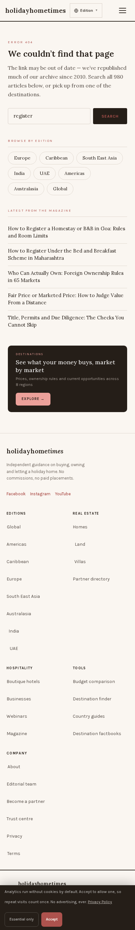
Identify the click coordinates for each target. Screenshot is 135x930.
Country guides (89, 716)
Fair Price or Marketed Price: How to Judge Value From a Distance (66, 299)
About (14, 766)
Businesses (19, 699)
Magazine (17, 733)
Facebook (16, 493)
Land (80, 544)
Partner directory (91, 579)
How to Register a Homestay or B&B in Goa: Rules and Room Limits (66, 232)
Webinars (17, 716)
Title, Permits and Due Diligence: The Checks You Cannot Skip (66, 321)
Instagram (40, 493)
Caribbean (57, 158)
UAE (44, 173)
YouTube (63, 493)
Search (110, 116)
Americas (75, 173)
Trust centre (20, 819)
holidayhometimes (42, 884)
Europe (22, 158)
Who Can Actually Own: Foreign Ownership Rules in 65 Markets (66, 277)
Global (60, 189)
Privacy (14, 836)
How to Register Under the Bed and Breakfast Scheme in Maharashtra (62, 254)
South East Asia (100, 158)
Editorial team (21, 784)
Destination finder (92, 699)
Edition (89, 10)
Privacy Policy (100, 902)
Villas (80, 561)
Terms (13, 853)
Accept (52, 919)
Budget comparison (94, 681)
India (19, 173)
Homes (80, 527)
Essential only (22, 919)
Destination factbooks (97, 733)
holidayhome (35, 451)
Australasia (26, 189)
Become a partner (26, 801)
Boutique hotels (23, 681)
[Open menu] (122, 10)
